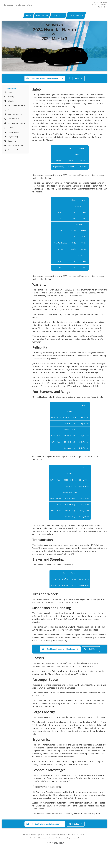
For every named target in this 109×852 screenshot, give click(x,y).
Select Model (42, 15)
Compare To (58, 15)
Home (29, 15)
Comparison (11, 88)
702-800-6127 (102, 7)
